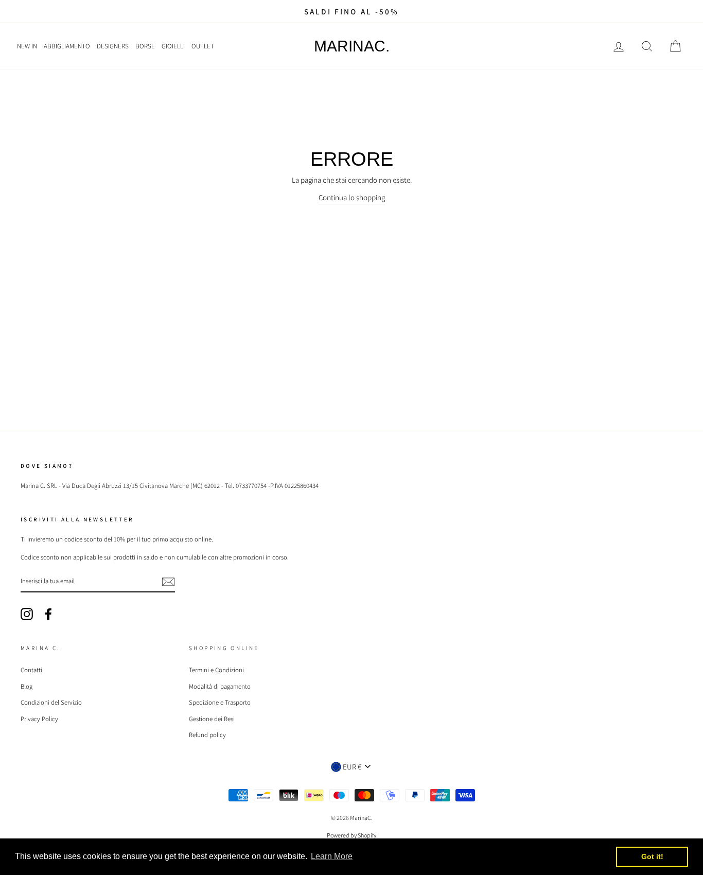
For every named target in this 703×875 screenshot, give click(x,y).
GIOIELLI (173, 46)
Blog (26, 686)
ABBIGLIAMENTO (67, 46)
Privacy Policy (39, 718)
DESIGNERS (113, 46)
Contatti (31, 670)
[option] (351, 11)
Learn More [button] (332, 856)
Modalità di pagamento (220, 686)
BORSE (145, 46)
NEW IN (27, 46)
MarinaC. (352, 46)
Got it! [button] (652, 856)
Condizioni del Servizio (51, 702)
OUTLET (202, 46)
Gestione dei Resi (212, 718)
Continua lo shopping (352, 197)
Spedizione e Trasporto (220, 702)
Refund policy (207, 734)
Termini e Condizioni (216, 670)
